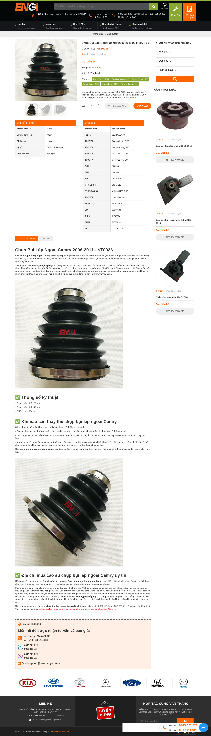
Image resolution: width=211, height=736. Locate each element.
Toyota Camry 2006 (101, 79)
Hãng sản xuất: (89, 67)
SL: (83, 106)
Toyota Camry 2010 (110, 84)
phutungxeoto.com (61, 731)
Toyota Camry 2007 (120, 79)
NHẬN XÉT (46, 238)
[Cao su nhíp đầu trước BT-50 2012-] (175, 134)
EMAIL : (35, 720)
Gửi (185, 721)
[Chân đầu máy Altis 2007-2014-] (175, 286)
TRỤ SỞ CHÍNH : (28, 709)
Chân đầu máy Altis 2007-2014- (172, 297)
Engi (99, 67)
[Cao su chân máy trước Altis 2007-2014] (175, 208)
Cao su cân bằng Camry (77, 609)
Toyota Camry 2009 (91, 84)
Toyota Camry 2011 (129, 84)
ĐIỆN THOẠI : (33, 716)
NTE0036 (102, 48)
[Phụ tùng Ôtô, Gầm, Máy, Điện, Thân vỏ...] (26, 10)
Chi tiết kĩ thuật (26, 122)
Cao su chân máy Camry (103, 609)
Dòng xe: (86, 79)
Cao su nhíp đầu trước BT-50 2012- (174, 146)
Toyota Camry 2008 (140, 79)
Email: (25, 663)
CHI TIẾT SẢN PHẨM (26, 238)
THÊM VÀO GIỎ (118, 106)
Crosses (90, 122)
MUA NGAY (142, 106)
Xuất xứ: (86, 73)
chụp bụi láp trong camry (52, 609)
